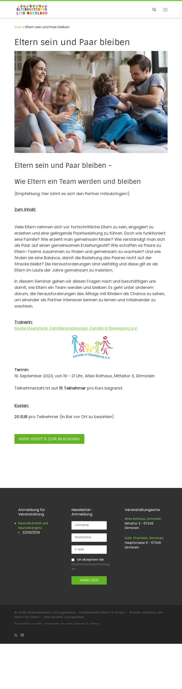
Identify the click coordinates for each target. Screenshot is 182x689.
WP (39, 623)
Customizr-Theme (86, 623)
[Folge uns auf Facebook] (22, 635)
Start (18, 27)
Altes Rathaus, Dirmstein (143, 519)
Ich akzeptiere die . (90, 564)
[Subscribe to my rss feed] (16, 635)
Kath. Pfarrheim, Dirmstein (144, 538)
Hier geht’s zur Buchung (49, 439)
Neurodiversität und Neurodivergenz (33, 525)
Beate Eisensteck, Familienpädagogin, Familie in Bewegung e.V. (76, 328)
